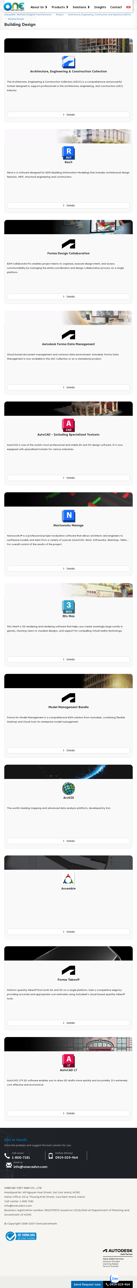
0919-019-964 (66, 1157)
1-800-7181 (21, 1157)
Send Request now (87, 1284)
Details (71, 114)
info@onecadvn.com (30, 1167)
